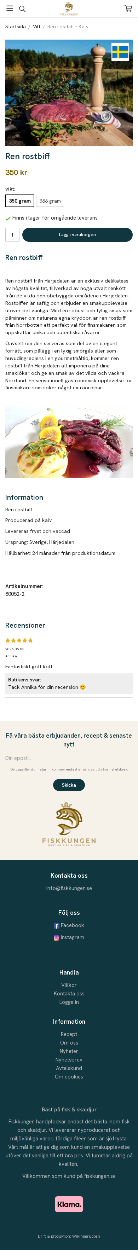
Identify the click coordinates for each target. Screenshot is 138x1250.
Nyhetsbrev (69, 1059)
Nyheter (69, 1051)
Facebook (72, 925)
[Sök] (22, 9)
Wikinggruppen (86, 1236)
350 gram (20, 201)
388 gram (50, 201)
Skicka (69, 785)
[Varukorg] (128, 8)
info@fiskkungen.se (69, 888)
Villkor (69, 985)
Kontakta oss (69, 993)
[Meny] (10, 8)
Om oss (69, 1042)
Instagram (72, 937)
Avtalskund (69, 1068)
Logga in (69, 1002)
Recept (69, 1034)
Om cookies (69, 1076)
